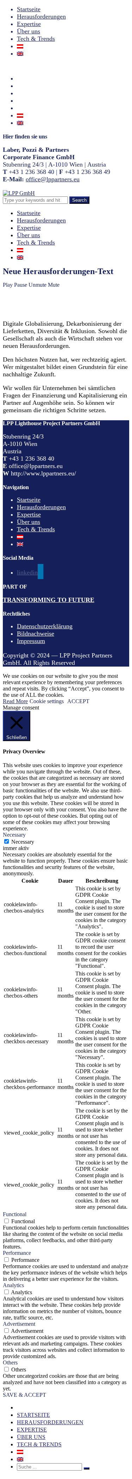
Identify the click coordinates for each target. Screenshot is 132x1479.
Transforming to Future (48, 599)
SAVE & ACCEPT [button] (24, 1395)
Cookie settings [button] (47, 701)
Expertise (29, 23)
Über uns (28, 31)
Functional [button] (14, 1214)
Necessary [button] (14, 835)
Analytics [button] (13, 1285)
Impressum (31, 640)
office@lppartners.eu (53, 179)
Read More (15, 701)
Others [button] (10, 1363)
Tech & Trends (36, 38)
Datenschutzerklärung (45, 626)
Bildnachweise (35, 633)
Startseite (28, 9)
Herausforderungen (41, 16)
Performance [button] (17, 1253)
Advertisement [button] (19, 1324)
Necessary (22, 842)
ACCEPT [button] (78, 701)
